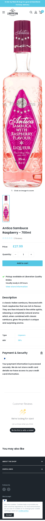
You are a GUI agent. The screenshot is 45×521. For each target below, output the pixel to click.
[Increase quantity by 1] (31, 254)
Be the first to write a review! (22, 430)
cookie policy (23, 511)
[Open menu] (3, 12)
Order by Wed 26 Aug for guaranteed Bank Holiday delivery (22, 3)
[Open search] (31, 12)
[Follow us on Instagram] (8, 489)
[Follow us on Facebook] (4, 489)
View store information (17, 286)
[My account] (36, 12)
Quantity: (6, 254)
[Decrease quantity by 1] (15, 254)
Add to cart (22, 263)
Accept (9, 515)
